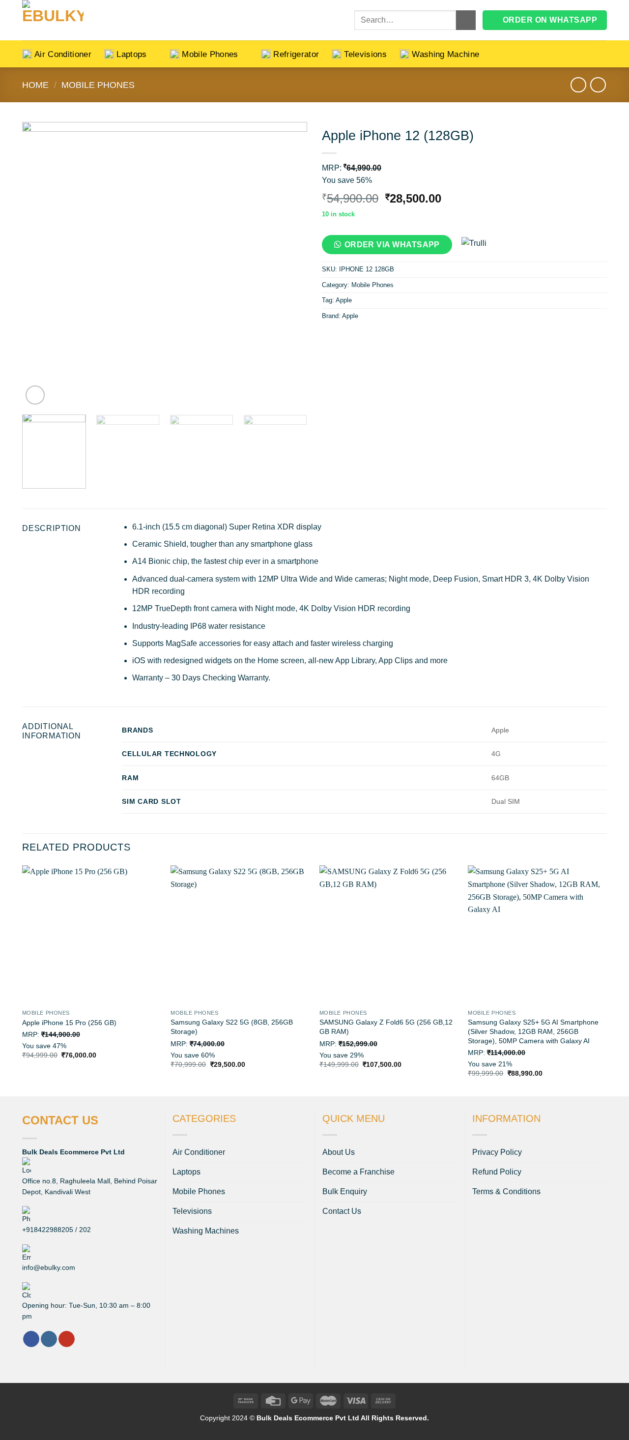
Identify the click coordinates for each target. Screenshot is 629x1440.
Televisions (365, 54)
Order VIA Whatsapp (392, 244)
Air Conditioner (62, 54)
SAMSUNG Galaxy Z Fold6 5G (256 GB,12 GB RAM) (386, 1026)
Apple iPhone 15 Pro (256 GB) (69, 1023)
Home (35, 85)
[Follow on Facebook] (31, 1339)
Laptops (131, 54)
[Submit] (466, 20)
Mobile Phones (210, 54)
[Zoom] (35, 395)
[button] (390, 247)
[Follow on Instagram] (49, 1339)
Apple (344, 300)
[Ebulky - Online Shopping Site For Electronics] (81, 20)
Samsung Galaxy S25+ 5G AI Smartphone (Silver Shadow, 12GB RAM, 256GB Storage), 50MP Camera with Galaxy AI (533, 1031)
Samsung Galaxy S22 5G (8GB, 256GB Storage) (232, 1026)
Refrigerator (296, 54)
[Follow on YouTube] (66, 1339)
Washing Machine (445, 54)
